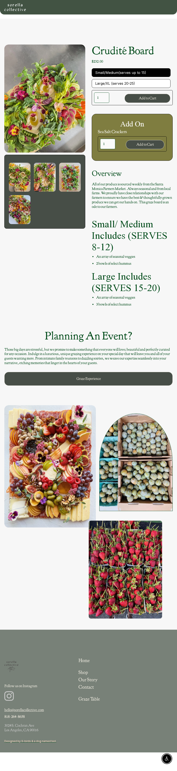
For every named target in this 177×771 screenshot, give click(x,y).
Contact (86, 687)
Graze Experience (88, 379)
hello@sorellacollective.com (24, 710)
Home (84, 660)
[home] (15, 7)
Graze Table (89, 699)
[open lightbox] (19, 177)
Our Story (88, 679)
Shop (83, 672)
